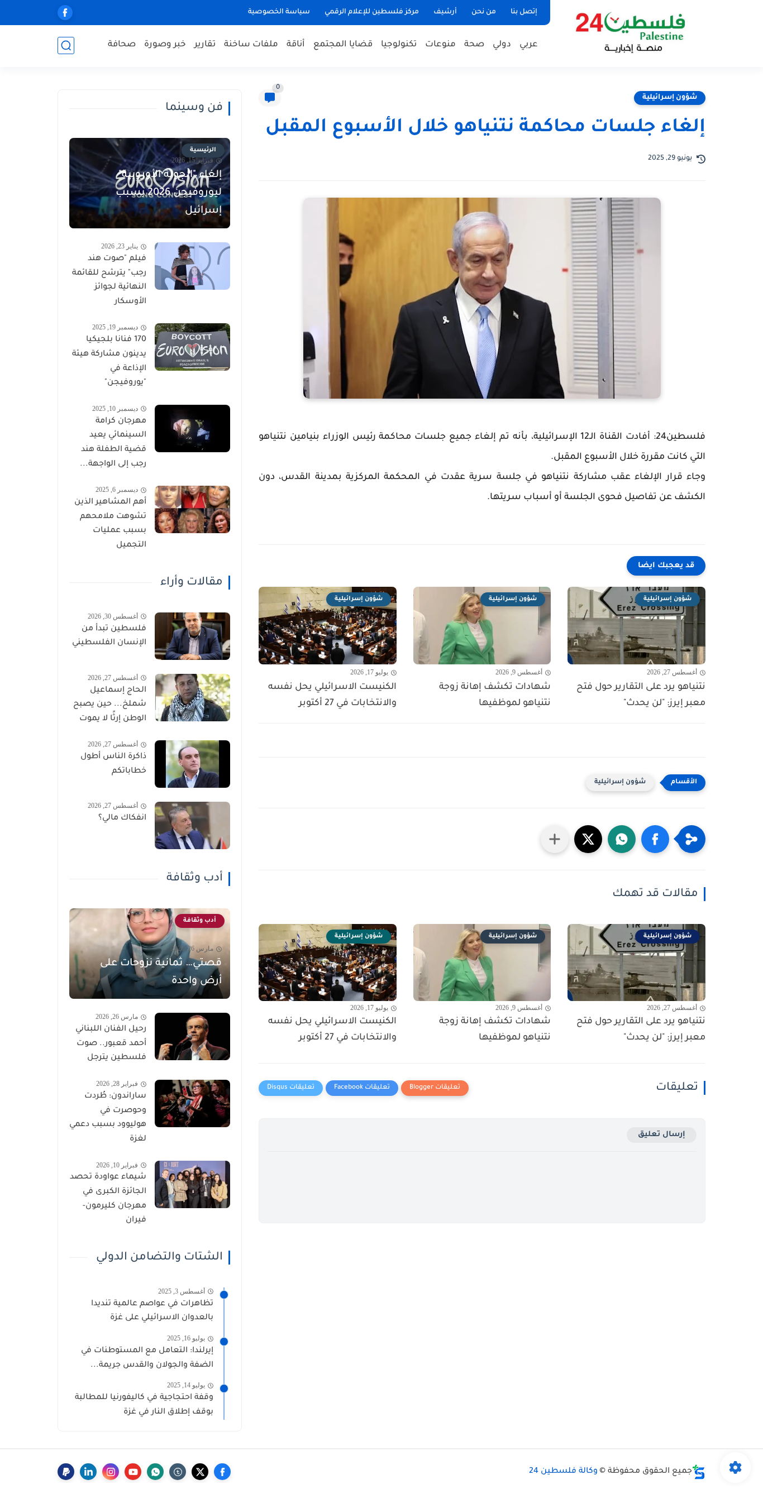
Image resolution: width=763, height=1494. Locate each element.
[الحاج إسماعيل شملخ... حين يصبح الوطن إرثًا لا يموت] (192, 697)
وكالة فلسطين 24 (563, 1471)
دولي (502, 45)
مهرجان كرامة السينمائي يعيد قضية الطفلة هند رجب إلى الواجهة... (113, 443)
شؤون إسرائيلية (669, 98)
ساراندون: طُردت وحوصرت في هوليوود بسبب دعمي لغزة (107, 1118)
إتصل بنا (524, 12)
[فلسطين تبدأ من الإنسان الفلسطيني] (192, 636)
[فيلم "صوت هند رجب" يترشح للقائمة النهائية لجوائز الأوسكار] (192, 266)
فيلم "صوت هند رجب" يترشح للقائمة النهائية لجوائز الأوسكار (109, 281)
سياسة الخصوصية (279, 12)
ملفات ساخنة (251, 45)
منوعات (440, 45)
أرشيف (445, 12)
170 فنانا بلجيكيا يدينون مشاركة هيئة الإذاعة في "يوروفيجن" (109, 361)
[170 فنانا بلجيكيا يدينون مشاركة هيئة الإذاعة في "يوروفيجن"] (192, 347)
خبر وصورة (165, 45)
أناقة (296, 45)
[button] (655, 839)
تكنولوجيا (399, 45)
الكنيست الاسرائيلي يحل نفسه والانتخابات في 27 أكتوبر (332, 695)
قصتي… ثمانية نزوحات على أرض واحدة (161, 972)
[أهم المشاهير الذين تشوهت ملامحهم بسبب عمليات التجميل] (192, 509)
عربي (528, 45)
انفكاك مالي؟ (122, 818)
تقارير (205, 45)
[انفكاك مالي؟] (192, 825)
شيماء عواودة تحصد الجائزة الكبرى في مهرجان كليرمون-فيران (108, 1199)
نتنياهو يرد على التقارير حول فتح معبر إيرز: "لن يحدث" (640, 695)
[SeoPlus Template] (698, 1471)
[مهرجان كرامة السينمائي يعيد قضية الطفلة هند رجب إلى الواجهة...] (192, 428)
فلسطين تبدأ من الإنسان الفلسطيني (109, 636)
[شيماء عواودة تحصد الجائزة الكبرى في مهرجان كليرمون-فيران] (192, 1184)
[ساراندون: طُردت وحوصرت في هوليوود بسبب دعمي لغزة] (192, 1103)
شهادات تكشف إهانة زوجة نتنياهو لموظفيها (495, 695)
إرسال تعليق (661, 1135)
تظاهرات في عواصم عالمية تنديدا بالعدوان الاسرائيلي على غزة (152, 1311)
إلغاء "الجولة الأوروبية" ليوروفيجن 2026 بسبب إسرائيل (169, 193)
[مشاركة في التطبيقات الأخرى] (555, 839)
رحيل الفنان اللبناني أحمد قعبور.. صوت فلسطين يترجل (110, 1043)
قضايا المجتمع (343, 45)
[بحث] (66, 45)
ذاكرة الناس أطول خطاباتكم (113, 764)
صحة (474, 45)
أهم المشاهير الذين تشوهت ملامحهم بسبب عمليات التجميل (110, 524)
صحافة (122, 45)
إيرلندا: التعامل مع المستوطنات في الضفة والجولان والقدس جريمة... (147, 1358)
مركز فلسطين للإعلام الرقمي (372, 12)
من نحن (483, 12)
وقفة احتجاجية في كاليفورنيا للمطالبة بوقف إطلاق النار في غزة (144, 1405)
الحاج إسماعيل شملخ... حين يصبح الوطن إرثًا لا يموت (109, 705)
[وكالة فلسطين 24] (630, 33)
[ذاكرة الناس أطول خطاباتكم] (192, 764)
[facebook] (65, 12)
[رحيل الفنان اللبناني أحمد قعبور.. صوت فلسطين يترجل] (192, 1036)
